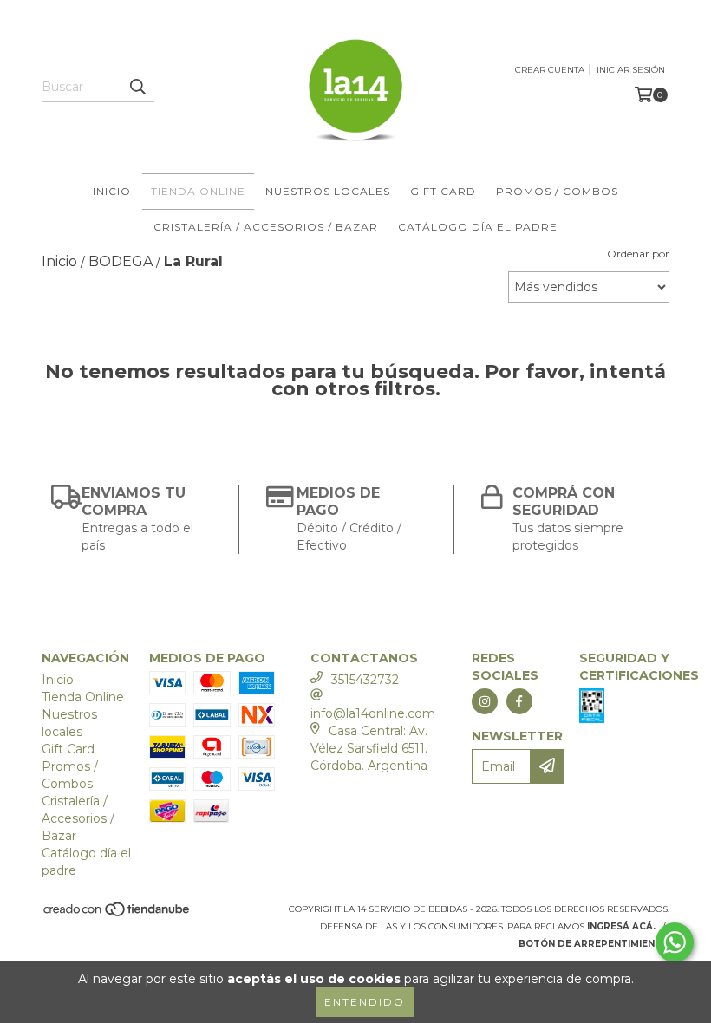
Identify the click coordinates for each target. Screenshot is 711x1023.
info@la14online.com (372, 713)
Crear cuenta (549, 69)
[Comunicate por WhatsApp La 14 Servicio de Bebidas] (675, 942)
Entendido (364, 1001)
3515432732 (365, 679)
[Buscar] (137, 86)
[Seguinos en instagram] (485, 701)
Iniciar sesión (631, 69)
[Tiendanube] (117, 914)
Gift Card (443, 191)
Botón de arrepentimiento (594, 943)
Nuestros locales (327, 191)
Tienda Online (198, 191)
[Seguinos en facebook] (519, 701)
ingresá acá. (621, 926)
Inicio (112, 191)
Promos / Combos (557, 191)
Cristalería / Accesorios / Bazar (265, 226)
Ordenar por (638, 253)
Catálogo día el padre (478, 226)
